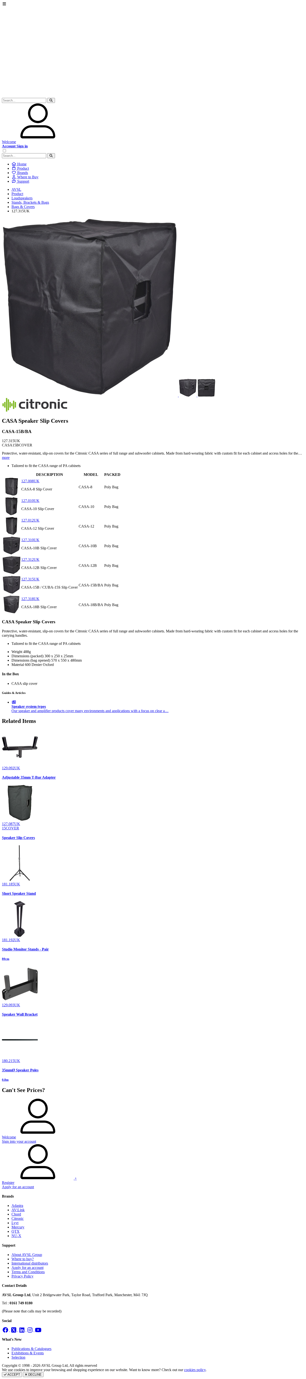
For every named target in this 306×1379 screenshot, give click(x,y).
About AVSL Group (26, 1255)
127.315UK (30, 579)
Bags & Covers (23, 207)
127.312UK (30, 559)
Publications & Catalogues (31, 1349)
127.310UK (30, 540)
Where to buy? (22, 1259)
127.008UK (30, 481)
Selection (18, 1357)
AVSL (16, 189)
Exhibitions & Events (27, 1353)
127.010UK (30, 501)
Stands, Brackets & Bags (30, 202)
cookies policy (195, 1370)
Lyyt (14, 1223)
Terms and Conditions (28, 1272)
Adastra (17, 1206)
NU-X (16, 1236)
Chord (16, 1214)
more (6, 458)
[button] (51, 100)
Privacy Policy (22, 1276)
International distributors (29, 1263)
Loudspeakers (22, 198)
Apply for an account (27, 1268)
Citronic (17, 1218)
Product (17, 194)
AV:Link (18, 1210)
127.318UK (30, 599)
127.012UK (30, 520)
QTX (15, 1231)
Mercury (17, 1227)
